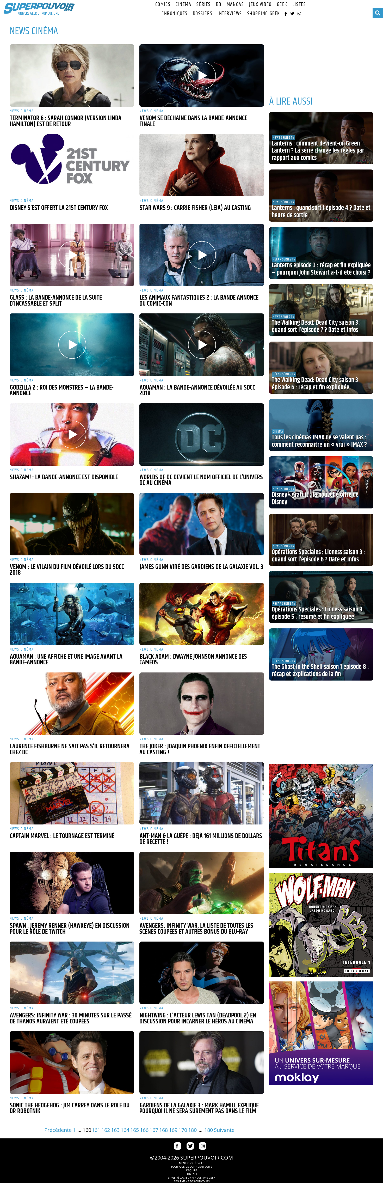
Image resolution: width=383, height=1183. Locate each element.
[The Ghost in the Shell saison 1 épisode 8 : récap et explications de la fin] (321, 654)
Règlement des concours (191, 1181)
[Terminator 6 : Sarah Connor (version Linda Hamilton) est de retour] (72, 75)
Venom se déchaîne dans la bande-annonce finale (193, 121)
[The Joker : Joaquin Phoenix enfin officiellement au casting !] (201, 703)
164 (125, 1129)
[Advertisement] (321, 54)
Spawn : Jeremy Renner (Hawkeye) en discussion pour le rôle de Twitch (69, 929)
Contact (191, 1174)
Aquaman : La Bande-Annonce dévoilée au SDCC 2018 (197, 391)
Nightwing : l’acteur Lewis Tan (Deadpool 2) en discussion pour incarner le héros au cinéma (197, 1019)
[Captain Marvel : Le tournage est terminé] (72, 793)
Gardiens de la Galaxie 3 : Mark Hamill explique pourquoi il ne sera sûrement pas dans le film (199, 1109)
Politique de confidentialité (191, 1166)
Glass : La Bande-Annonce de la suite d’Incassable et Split (56, 301)
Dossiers (202, 14)
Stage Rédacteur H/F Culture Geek (191, 1177)
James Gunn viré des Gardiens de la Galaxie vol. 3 (201, 567)
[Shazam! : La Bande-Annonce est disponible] (72, 434)
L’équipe (191, 1170)
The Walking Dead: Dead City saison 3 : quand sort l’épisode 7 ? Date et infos (316, 326)
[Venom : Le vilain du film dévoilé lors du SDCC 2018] (72, 524)
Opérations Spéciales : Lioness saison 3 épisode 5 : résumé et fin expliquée (317, 613)
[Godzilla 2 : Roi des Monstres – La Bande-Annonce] (72, 344)
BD (218, 5)
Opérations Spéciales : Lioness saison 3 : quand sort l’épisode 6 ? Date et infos (318, 556)
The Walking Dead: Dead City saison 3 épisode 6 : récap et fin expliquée (315, 383)
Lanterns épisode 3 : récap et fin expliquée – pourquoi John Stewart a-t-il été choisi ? (321, 269)
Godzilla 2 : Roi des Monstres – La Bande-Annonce (62, 391)
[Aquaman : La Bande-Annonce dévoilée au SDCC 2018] (201, 344)
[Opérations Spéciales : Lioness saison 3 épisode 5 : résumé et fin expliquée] (321, 597)
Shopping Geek (263, 14)
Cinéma (183, 5)
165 (134, 1129)
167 (154, 1129)
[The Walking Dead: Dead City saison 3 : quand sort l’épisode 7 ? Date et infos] (321, 310)
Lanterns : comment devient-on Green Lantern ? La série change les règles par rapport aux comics (318, 151)
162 (105, 1129)
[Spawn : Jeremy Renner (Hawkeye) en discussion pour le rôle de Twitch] (72, 883)
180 (192, 1129)
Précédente (58, 1129)
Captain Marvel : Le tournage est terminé (62, 836)
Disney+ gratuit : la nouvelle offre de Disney (315, 498)
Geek (282, 5)
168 (163, 1129)
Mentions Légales (191, 1163)
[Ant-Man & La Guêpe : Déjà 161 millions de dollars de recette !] (201, 793)
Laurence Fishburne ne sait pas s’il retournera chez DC (69, 749)
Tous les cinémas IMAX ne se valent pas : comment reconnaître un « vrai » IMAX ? (319, 441)
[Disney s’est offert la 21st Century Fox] (72, 165)
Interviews (230, 14)
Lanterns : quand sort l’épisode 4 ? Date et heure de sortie (321, 211)
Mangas (235, 5)
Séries (203, 5)
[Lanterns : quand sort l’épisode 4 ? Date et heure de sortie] (321, 195)
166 (144, 1129)
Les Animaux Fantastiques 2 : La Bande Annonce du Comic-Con (198, 301)
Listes (299, 5)
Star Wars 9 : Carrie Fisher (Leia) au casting (195, 208)
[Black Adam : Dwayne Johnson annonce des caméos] (201, 614)
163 (115, 1129)
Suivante (224, 1129)
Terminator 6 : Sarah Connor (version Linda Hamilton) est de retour (65, 121)
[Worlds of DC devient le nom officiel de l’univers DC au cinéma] (201, 434)
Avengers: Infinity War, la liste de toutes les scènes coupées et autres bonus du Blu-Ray (196, 929)
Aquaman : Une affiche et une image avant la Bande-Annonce (66, 660)
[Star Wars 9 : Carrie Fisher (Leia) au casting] (201, 165)
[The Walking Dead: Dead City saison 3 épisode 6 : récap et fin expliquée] (321, 368)
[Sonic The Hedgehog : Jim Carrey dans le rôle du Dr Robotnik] (72, 1062)
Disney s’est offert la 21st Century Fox (59, 208)
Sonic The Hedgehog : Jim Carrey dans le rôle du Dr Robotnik (69, 1109)
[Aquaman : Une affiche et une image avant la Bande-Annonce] (72, 614)
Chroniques (175, 14)
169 (173, 1129)
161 (96, 1129)
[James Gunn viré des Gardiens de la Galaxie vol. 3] (201, 524)
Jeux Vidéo (260, 5)
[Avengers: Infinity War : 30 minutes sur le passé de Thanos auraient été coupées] (72, 973)
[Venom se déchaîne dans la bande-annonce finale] (201, 75)
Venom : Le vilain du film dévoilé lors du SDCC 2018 (67, 570)
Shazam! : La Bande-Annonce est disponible (64, 477)
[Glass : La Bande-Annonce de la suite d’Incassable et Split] (72, 255)
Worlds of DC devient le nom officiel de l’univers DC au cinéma (201, 480)
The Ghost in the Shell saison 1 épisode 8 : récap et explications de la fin (320, 670)
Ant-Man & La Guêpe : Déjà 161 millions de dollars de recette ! (200, 839)
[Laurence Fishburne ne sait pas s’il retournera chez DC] (72, 703)
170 (182, 1129)
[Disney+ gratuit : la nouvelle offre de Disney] (321, 482)
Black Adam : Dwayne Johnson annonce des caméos (193, 660)
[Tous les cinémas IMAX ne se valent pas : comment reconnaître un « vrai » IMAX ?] (321, 425)
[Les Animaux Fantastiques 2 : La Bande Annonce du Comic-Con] (201, 255)
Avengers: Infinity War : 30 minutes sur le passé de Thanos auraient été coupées (71, 1019)
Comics (162, 5)
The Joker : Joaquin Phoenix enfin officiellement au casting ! (199, 749)
